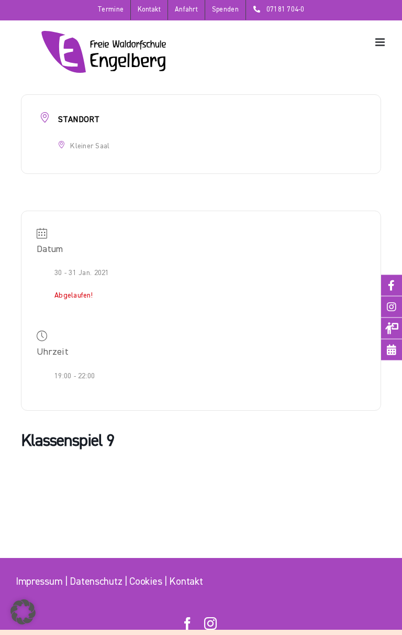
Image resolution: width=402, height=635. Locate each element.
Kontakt (186, 582)
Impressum (39, 582)
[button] (23, 612)
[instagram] (210, 623)
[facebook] (187, 623)
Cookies (145, 582)
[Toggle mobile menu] (380, 42)
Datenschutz (96, 582)
